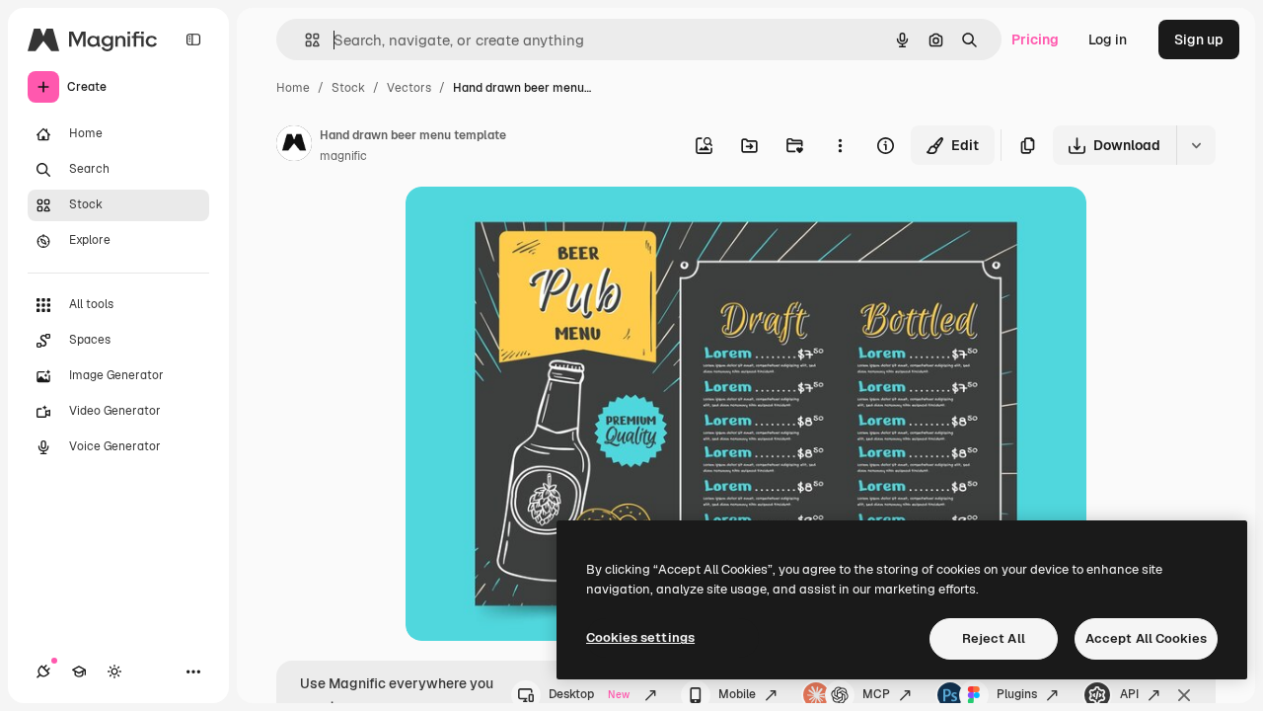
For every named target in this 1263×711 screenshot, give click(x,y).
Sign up (1199, 39)
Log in (1107, 39)
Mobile (737, 694)
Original (531, 224)
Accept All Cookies (1146, 638)
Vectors (409, 88)
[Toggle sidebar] (193, 39)
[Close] (1184, 695)
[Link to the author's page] (294, 146)
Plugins (1017, 694)
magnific (343, 156)
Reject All (993, 638)
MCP (876, 694)
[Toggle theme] (114, 671)
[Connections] (43, 671)
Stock (348, 88)
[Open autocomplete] (304, 40)
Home (293, 88)
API (1129, 694)
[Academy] (79, 671)
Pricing (1035, 39)
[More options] (839, 145)
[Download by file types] (1196, 145)
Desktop (589, 694)
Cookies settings (640, 637)
